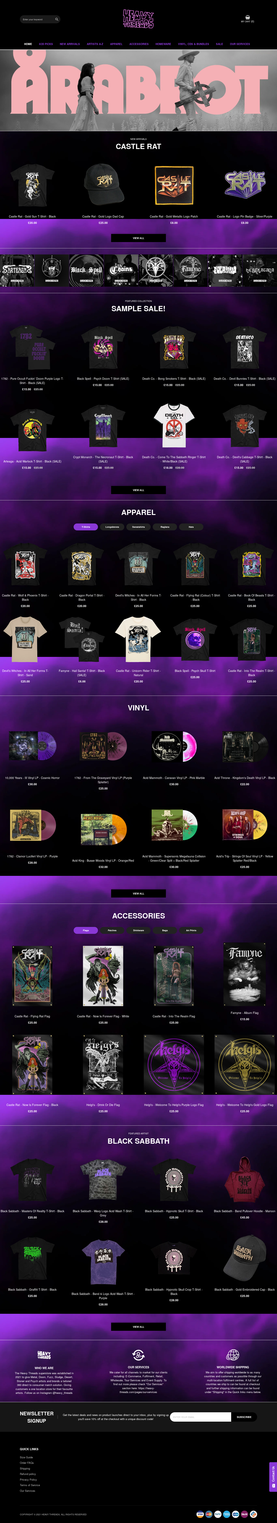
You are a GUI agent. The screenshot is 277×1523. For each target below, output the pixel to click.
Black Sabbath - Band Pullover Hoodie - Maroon (244, 1211)
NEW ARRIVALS (70, 44)
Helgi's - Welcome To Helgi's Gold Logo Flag (244, 1105)
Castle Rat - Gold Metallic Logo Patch (174, 216)
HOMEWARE (163, 44)
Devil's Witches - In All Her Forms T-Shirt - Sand (25, 673)
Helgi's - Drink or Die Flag (103, 1105)
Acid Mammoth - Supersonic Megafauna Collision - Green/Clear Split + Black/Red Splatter (174, 858)
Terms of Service (30, 1485)
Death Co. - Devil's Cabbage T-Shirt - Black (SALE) (244, 459)
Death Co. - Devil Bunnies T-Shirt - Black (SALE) (245, 378)
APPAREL (116, 44)
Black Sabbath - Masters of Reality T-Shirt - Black (32, 1211)
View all (138, 238)
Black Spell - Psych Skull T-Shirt (195, 671)
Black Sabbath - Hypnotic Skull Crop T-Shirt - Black (174, 1291)
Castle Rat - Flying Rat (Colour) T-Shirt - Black (195, 597)
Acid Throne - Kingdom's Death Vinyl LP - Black (244, 778)
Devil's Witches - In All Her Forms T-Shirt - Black (138, 597)
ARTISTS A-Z (95, 44)
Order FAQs (27, 1463)
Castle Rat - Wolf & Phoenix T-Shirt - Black (25, 597)
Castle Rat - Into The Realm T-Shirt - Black (251, 673)
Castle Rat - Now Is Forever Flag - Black (32, 1105)
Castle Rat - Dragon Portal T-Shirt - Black (81, 597)
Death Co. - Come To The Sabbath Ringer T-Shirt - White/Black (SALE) (174, 459)
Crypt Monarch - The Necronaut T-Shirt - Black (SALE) (103, 459)
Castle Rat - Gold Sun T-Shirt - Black (32, 216)
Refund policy (28, 1474)
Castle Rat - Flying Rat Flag (32, 1016)
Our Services (27, 1491)
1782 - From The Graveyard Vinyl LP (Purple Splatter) (103, 780)
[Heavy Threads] (138, 90)
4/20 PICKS (46, 44)
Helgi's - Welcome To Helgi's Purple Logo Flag (174, 1105)
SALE (219, 44)
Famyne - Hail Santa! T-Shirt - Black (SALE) (82, 673)
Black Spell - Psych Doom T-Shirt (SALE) (103, 378)
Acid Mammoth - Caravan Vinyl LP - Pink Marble (174, 778)
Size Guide (26, 1457)
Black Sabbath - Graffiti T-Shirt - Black (32, 1289)
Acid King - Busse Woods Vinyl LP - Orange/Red (103, 860)
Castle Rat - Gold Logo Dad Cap (103, 216)
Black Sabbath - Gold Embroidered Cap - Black (245, 1289)
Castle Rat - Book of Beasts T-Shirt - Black (251, 597)
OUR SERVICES (240, 44)
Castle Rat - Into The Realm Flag (174, 1016)
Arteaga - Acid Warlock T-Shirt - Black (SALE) (32, 461)
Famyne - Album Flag (245, 1013)
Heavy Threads (138, 90)
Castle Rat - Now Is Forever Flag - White (103, 1016)
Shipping (25, 1468)
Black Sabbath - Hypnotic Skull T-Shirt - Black (174, 1211)
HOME (28, 44)
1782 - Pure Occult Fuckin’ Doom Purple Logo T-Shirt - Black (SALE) (32, 380)
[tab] (86, 527)
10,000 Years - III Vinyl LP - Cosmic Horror (32, 778)
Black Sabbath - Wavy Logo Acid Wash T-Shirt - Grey (103, 1213)
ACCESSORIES (139, 44)
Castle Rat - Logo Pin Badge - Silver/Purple (244, 216)
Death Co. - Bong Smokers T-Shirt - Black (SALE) (174, 378)
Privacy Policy (28, 1479)
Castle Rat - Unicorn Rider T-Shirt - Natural (138, 673)
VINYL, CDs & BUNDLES (193, 44)
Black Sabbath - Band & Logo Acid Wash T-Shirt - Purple (103, 1296)
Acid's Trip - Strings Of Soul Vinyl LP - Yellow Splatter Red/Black (244, 858)
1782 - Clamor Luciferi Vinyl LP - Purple (32, 856)
